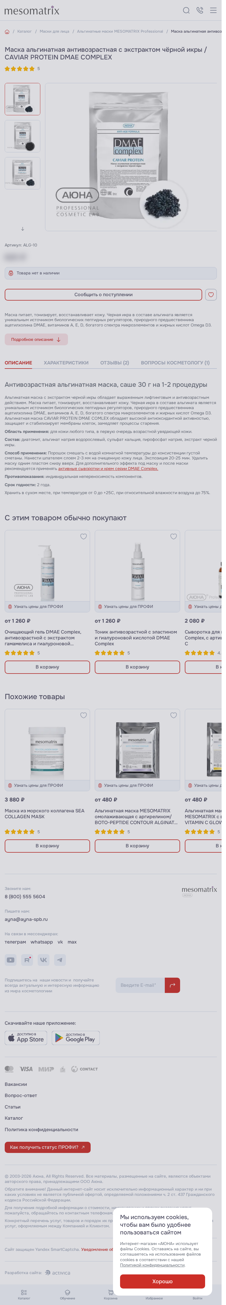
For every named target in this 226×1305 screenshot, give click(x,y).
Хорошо (162, 1281)
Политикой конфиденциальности (152, 1265)
